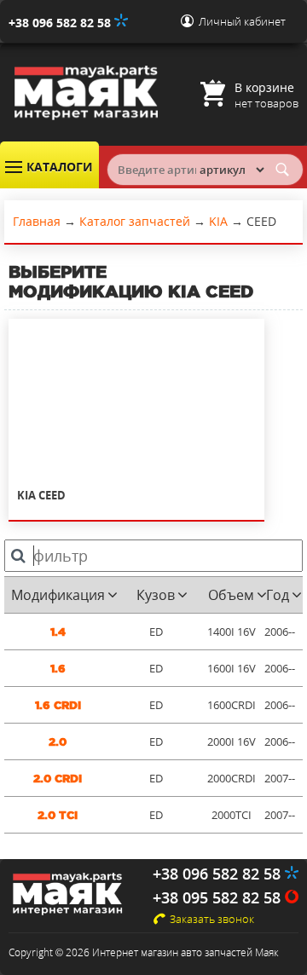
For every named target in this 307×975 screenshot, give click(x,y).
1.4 (58, 632)
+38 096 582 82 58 (61, 22)
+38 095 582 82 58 (219, 897)
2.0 (58, 742)
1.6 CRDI (58, 705)
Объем (231, 595)
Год (277, 595)
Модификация (58, 595)
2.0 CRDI (57, 778)
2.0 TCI (58, 815)
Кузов (155, 595)
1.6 (58, 668)
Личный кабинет (242, 21)
